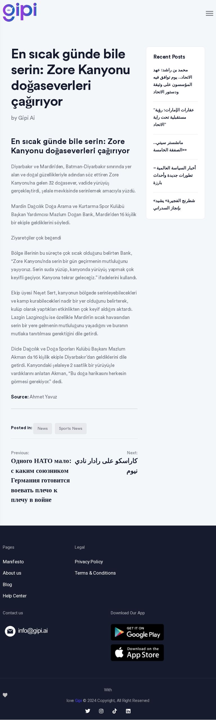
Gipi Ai (26, 118)
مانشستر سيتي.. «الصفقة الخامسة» (170, 146)
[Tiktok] (114, 711)
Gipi (78, 700)
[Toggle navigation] (209, 13)
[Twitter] (87, 711)
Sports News (70, 429)
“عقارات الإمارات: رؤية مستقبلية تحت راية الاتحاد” (173, 117)
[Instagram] (101, 711)
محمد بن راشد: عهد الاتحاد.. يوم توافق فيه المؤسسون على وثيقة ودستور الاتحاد (172, 81)
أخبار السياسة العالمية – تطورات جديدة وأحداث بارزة (174, 175)
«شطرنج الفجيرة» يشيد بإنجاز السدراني (174, 204)
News (42, 429)
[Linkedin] (128, 711)
